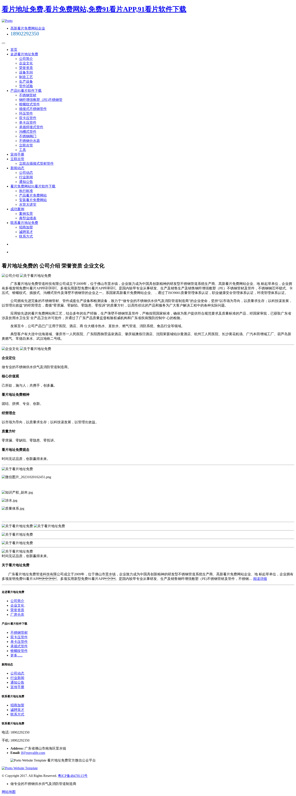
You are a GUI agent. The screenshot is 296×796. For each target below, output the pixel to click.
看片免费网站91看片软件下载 (32, 186)
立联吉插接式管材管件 (36, 163)
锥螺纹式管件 (29, 104)
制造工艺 (26, 77)
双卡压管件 (27, 118)
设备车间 (26, 72)
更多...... (16, 655)
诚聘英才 (26, 232)
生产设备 (26, 81)
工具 (22, 150)
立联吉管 (26, 145)
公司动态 (26, 172)
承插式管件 (19, 646)
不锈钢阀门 (27, 136)
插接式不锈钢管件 (33, 109)
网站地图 (9, 792)
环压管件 (26, 113)
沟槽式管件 (27, 131)
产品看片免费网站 (33, 195)
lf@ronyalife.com (33, 753)
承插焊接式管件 (31, 127)
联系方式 (26, 236)
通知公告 (26, 182)
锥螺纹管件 (19, 651)
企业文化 (26, 63)
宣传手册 (17, 154)
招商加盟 (26, 227)
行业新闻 (26, 177)
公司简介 (26, 59)
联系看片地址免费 (24, 223)
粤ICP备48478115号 (73, 776)
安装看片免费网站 (33, 200)
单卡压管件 (27, 122)
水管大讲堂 (27, 204)
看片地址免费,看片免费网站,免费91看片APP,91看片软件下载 (94, 9)
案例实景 (26, 213)
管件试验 (26, 86)
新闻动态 (17, 168)
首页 (13, 49)
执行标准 (26, 191)
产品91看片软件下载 (26, 90)
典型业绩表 (27, 218)
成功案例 (17, 209)
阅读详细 (260, 579)
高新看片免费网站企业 (27, 28)
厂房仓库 (17, 614)
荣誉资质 (26, 68)
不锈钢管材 (27, 95)
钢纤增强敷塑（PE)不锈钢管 (40, 100)
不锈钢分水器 (29, 141)
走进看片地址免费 (24, 54)
